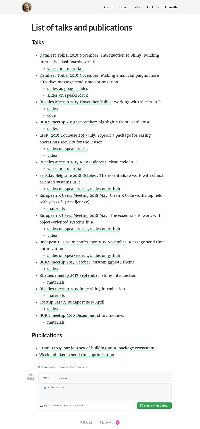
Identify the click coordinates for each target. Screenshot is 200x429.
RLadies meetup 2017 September (69, 275)
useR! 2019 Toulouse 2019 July (67, 135)
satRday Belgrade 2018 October (68, 175)
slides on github (105, 188)
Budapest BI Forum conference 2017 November (82, 242)
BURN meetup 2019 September (67, 122)
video (52, 155)
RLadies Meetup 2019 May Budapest (72, 162)
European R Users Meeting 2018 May (73, 195)
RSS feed (86, 422)
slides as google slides (67, 88)
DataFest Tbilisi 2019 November (68, 55)
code (51, 115)
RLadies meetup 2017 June (63, 289)
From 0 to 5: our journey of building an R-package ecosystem (96, 348)
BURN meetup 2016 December (67, 315)
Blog (122, 7)
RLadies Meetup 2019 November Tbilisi (75, 102)
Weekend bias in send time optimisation (76, 354)
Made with (107, 422)
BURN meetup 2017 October (64, 262)
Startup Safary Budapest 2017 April (71, 302)
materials (56, 208)
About (108, 7)
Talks (137, 7)
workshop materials (65, 68)
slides (52, 108)
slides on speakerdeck (67, 95)
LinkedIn (171, 7)
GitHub (153, 7)
